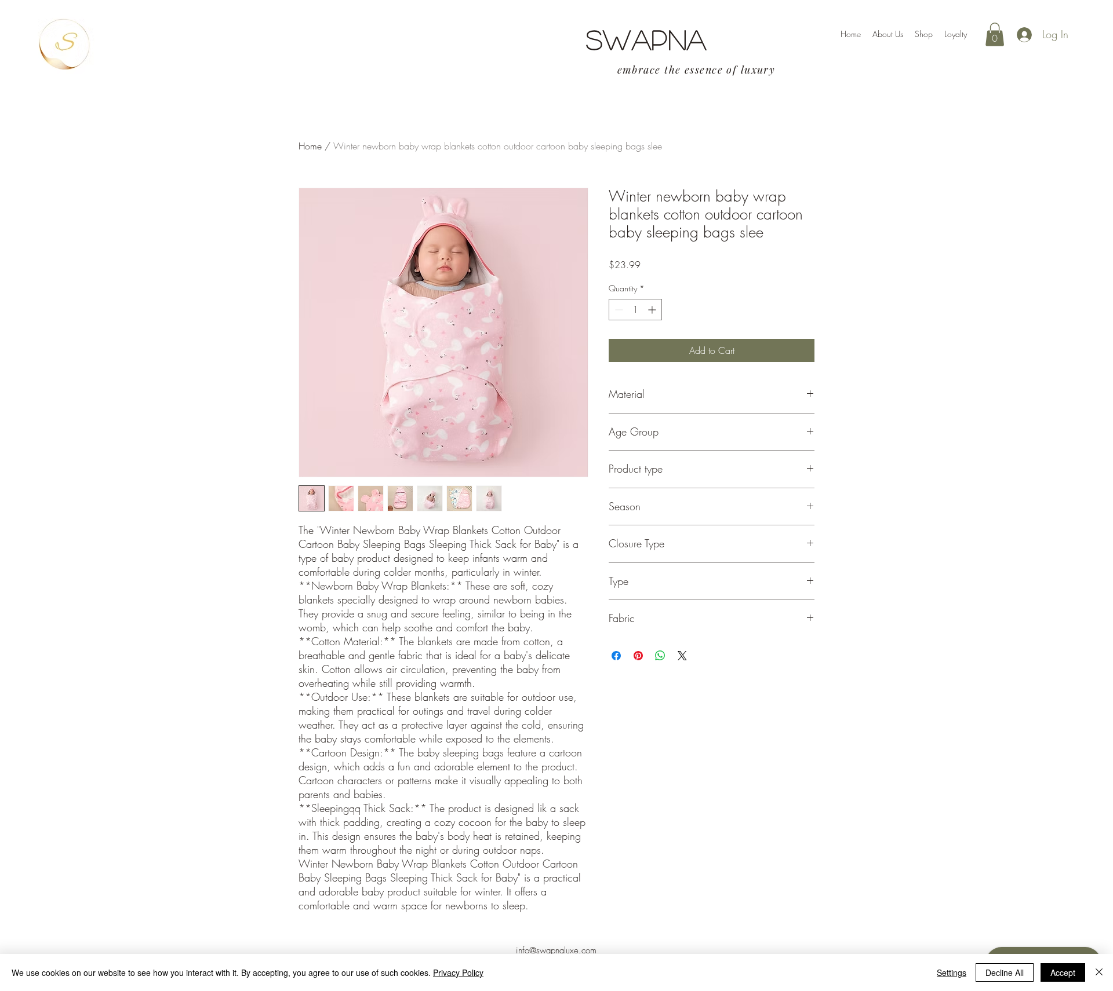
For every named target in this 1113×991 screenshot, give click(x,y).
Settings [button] (951, 972)
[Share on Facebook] (616, 656)
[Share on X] (682, 656)
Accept (1062, 972)
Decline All (1004, 972)
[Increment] (653, 309)
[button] (995, 34)
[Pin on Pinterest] (638, 656)
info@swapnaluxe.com (556, 950)
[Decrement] (617, 309)
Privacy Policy (458, 972)
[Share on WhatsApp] (660, 656)
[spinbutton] (635, 309)
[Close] (1099, 972)
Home (310, 146)
